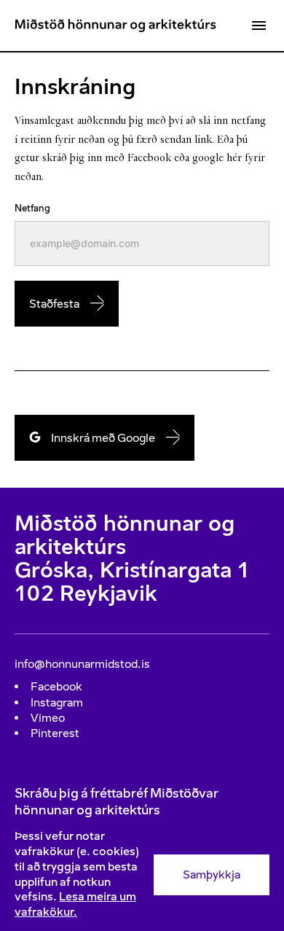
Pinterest (55, 733)
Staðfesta (54, 304)
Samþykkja (211, 874)
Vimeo (48, 718)
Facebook (56, 686)
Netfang (32, 208)
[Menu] (258, 25)
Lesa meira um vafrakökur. (75, 904)
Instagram (57, 702)
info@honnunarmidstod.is (82, 664)
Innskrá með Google (103, 438)
